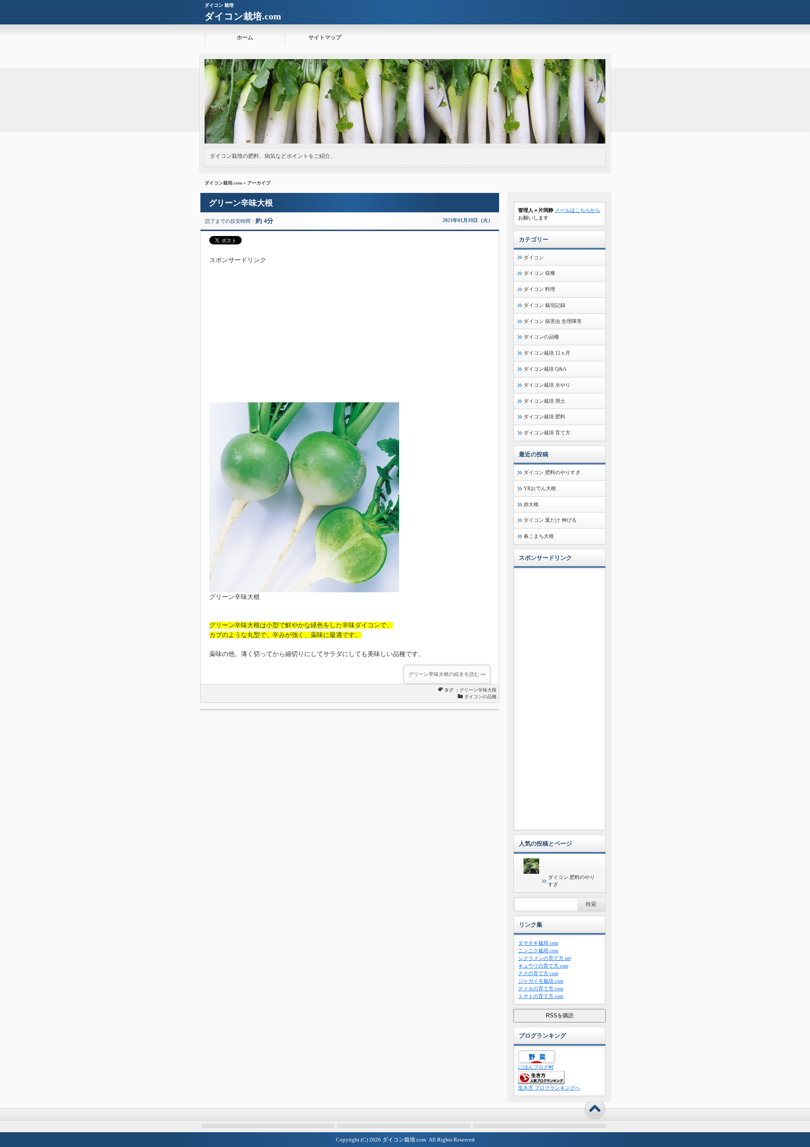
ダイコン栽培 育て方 (547, 433)
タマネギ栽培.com (538, 943)
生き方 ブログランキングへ (549, 1088)
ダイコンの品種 (480, 696)
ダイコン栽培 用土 (544, 401)
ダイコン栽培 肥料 (544, 417)
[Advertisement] (349, 324)
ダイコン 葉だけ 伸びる (550, 520)
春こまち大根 (539, 536)
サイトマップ (324, 37)
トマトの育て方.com (540, 996)
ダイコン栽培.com (243, 16)
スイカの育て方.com (540, 989)
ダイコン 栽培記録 (544, 305)
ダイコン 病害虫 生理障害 (553, 321)
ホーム (245, 37)
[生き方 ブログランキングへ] (541, 1082)
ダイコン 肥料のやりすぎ (552, 472)
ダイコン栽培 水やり (547, 385)
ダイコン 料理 (539, 289)
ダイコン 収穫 (539, 273)
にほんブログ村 (536, 1067)
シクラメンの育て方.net (544, 958)
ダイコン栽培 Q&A (545, 369)
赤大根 (531, 504)
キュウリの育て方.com (543, 966)
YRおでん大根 (540, 488)
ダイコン (534, 257)
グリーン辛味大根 (241, 202)
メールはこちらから (577, 210)
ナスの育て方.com (538, 973)
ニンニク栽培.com (538, 951)
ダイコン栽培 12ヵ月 (547, 353)
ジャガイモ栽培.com (540, 981)
